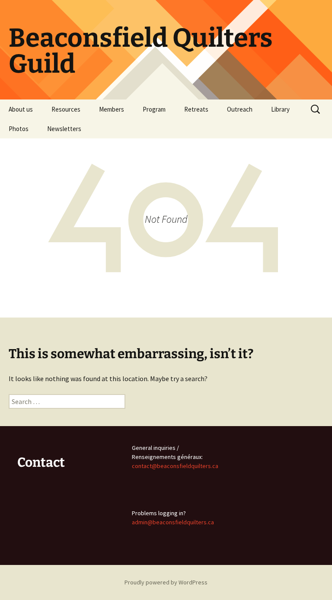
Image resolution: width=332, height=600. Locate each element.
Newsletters (64, 129)
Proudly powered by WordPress (166, 582)
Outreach (239, 109)
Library (280, 109)
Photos (19, 129)
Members (111, 109)
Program (154, 109)
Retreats (196, 109)
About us (21, 109)
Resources (65, 109)
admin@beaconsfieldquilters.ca (173, 522)
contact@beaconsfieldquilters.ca (175, 466)
